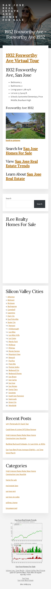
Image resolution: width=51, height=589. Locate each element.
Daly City (11, 316)
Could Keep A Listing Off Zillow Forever (21, 430)
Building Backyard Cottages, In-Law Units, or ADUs (25, 444)
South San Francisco (16, 396)
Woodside (12, 405)
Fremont (12, 326)
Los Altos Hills (14, 335)
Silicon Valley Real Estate (35, 571)
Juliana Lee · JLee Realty (15, 571)
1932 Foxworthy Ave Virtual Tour (22, 57)
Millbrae (12, 345)
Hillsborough (14, 329)
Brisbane (11, 303)
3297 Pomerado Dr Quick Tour (17, 424)
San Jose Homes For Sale (22, 150)
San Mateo (13, 386)
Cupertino (11, 313)
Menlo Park (13, 342)
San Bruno (12, 377)
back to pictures (13, 140)
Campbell (11, 310)
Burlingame (12, 306)
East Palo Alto (13, 319)
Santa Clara (13, 389)
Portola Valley (14, 367)
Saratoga (12, 393)
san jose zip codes (13, 497)
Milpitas (12, 348)
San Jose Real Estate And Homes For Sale (14, 12)
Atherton (11, 297)
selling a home (11, 503)
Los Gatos (12, 338)
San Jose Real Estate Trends (22, 163)
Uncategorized (11, 508)
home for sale (11, 480)
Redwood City (14, 370)
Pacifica (12, 361)
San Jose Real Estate (23, 176)
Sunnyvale (13, 399)
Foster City (12, 322)
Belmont (11, 300)
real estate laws (12, 486)
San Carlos (13, 380)
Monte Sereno (14, 351)
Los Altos (12, 332)
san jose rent (11, 491)
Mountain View (14, 354)
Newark (12, 358)
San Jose (12, 383)
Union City (12, 402)
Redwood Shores (15, 374)
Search (8, 198)
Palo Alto (12, 364)
